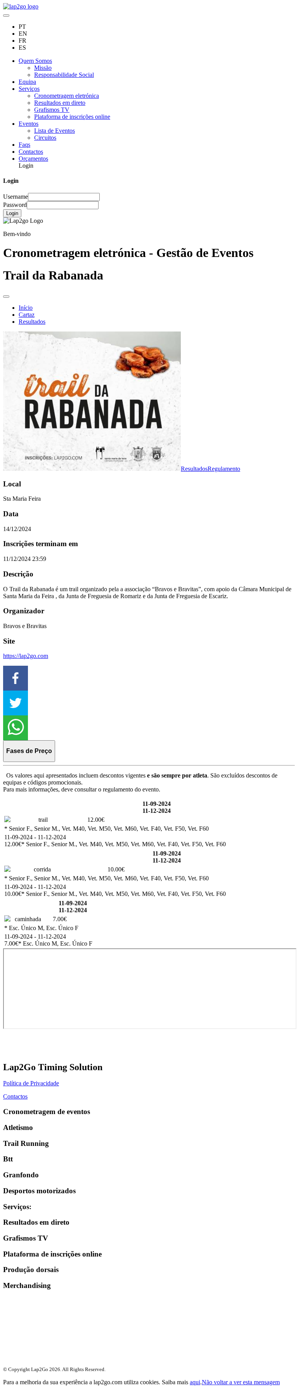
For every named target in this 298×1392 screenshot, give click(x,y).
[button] (149, 678)
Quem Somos (35, 60)
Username (15, 196)
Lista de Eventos (54, 130)
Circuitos (45, 137)
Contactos (31, 151)
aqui (195, 1382)
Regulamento (224, 468)
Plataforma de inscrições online (72, 116)
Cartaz (27, 314)
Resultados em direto (59, 102)
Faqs (24, 144)
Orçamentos (33, 158)
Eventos (28, 123)
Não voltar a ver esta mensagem (241, 1382)
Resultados (32, 321)
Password (15, 204)
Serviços (29, 88)
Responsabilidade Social (64, 74)
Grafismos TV (51, 109)
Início (26, 307)
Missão (43, 67)
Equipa (27, 81)
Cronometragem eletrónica (66, 95)
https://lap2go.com (25, 656)
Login (12, 213)
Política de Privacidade (31, 1083)
